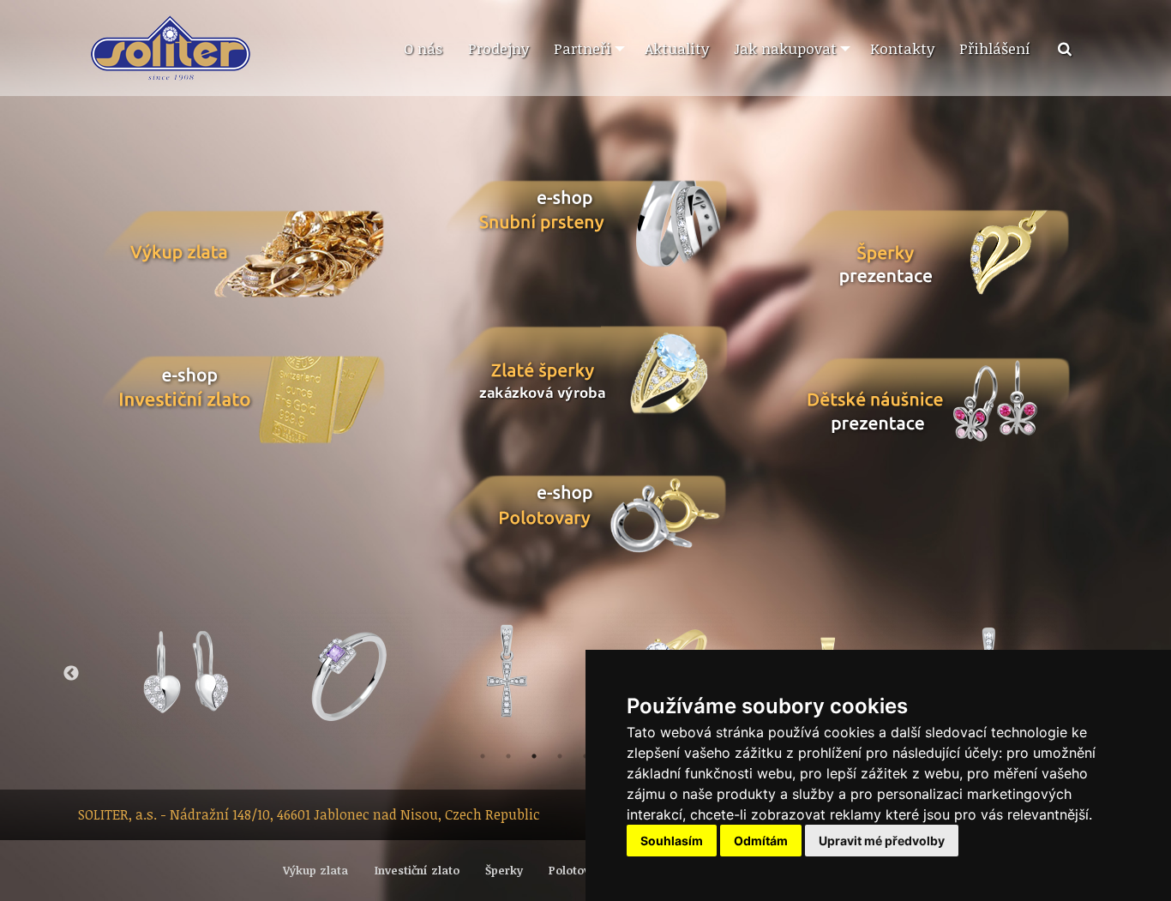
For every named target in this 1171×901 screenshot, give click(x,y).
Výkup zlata (315, 870)
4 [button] (559, 756)
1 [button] (482, 756)
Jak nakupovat (785, 48)
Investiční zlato (417, 870)
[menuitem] (422, 48)
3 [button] (534, 756)
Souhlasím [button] (671, 840)
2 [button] (508, 756)
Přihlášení (994, 48)
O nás (423, 48)
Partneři (582, 48)
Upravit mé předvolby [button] (882, 840)
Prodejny (498, 48)
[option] (345, 673)
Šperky (504, 870)
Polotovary (578, 870)
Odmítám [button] (761, 840)
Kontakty (902, 48)
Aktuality (677, 48)
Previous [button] (71, 673)
